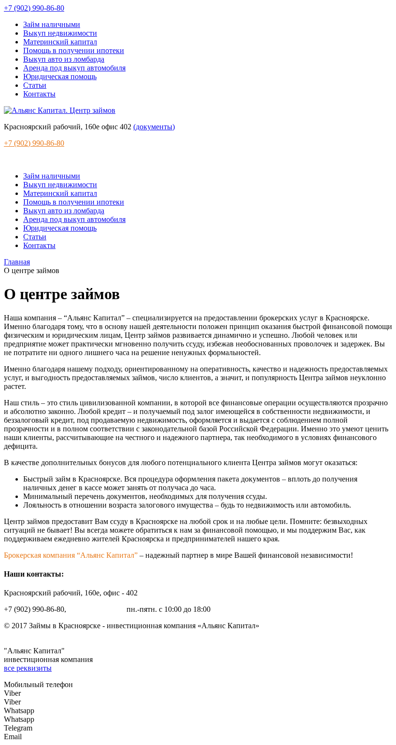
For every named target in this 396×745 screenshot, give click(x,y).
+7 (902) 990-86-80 (34, 8)
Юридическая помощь (60, 76)
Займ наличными (51, 24)
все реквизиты (28, 668)
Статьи (34, 85)
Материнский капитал (60, 42)
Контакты (39, 94)
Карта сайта (23, 634)
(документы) (154, 127)
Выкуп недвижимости (60, 33)
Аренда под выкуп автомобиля (74, 68)
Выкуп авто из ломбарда (63, 59)
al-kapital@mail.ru (96, 609)
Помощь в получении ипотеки (73, 50)
